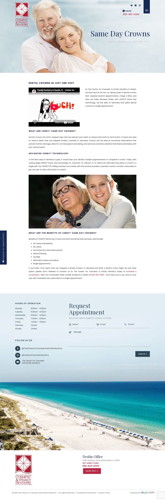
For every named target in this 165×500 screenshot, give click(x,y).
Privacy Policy (104, 493)
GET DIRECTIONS (90, 463)
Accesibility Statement (86, 493)
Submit (141, 353)
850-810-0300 (97, 275)
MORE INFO (91, 471)
